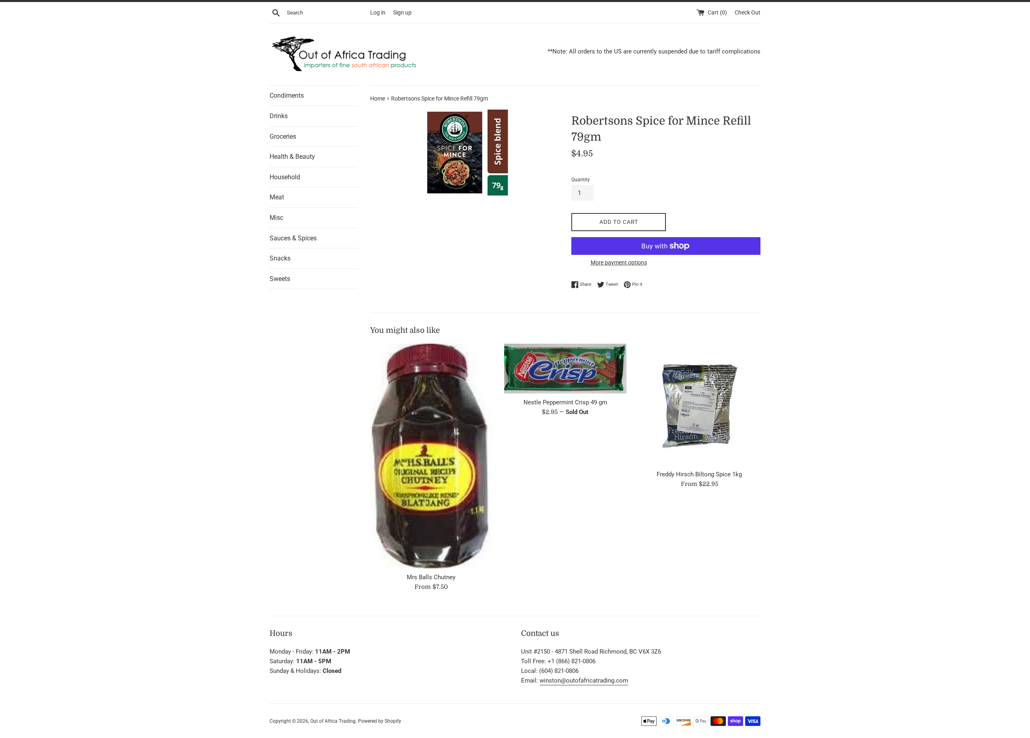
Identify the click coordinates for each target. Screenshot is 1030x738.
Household (285, 177)
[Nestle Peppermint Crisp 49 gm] (565, 369)
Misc (276, 217)
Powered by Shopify (379, 721)
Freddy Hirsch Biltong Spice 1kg (699, 474)
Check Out (747, 12)
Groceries (283, 136)
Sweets (280, 279)
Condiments (287, 95)
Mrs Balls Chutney (431, 577)
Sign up (402, 12)
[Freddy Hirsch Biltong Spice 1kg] (699, 404)
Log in (377, 12)
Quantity (580, 179)
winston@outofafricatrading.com (584, 680)
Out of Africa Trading (333, 721)
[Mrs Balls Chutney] (431, 456)
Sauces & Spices (293, 238)
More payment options (619, 262)
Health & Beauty (292, 156)
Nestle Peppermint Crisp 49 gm (565, 402)
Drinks (279, 116)
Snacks (280, 258)
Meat (277, 197)
